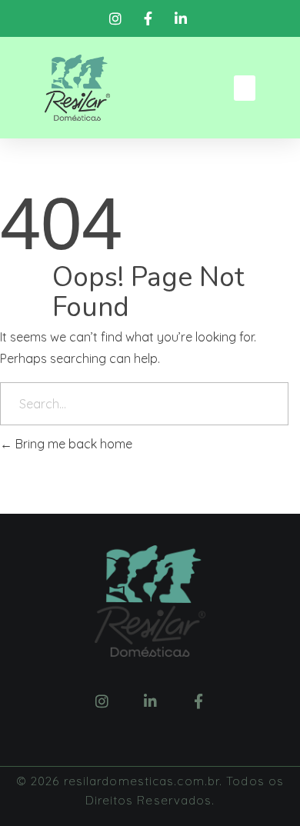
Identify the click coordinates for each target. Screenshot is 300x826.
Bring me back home (72, 443)
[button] (244, 88)
